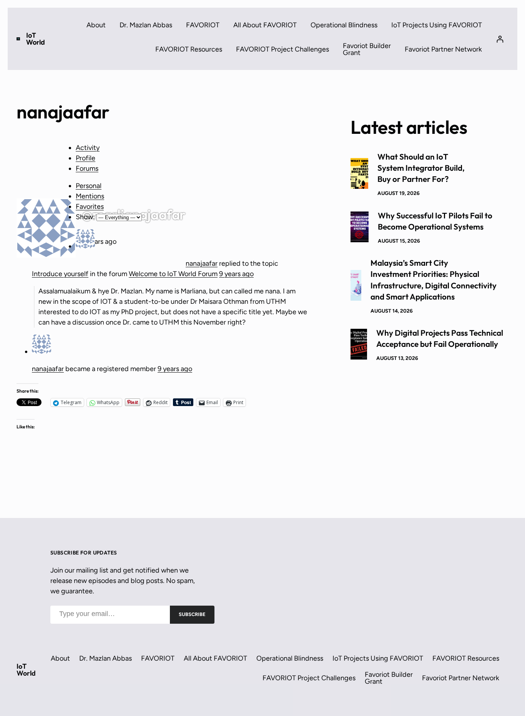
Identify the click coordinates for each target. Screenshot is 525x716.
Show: (85, 217)
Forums (87, 168)
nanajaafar (202, 263)
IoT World (35, 39)
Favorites (90, 206)
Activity (88, 147)
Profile (85, 158)
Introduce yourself (60, 274)
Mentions (90, 196)
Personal (88, 185)
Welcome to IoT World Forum (173, 274)
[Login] (499, 39)
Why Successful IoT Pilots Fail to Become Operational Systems (435, 220)
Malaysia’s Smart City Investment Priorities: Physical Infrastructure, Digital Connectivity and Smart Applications (433, 279)
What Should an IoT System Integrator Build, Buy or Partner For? (421, 168)
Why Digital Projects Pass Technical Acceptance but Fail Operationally (439, 338)
